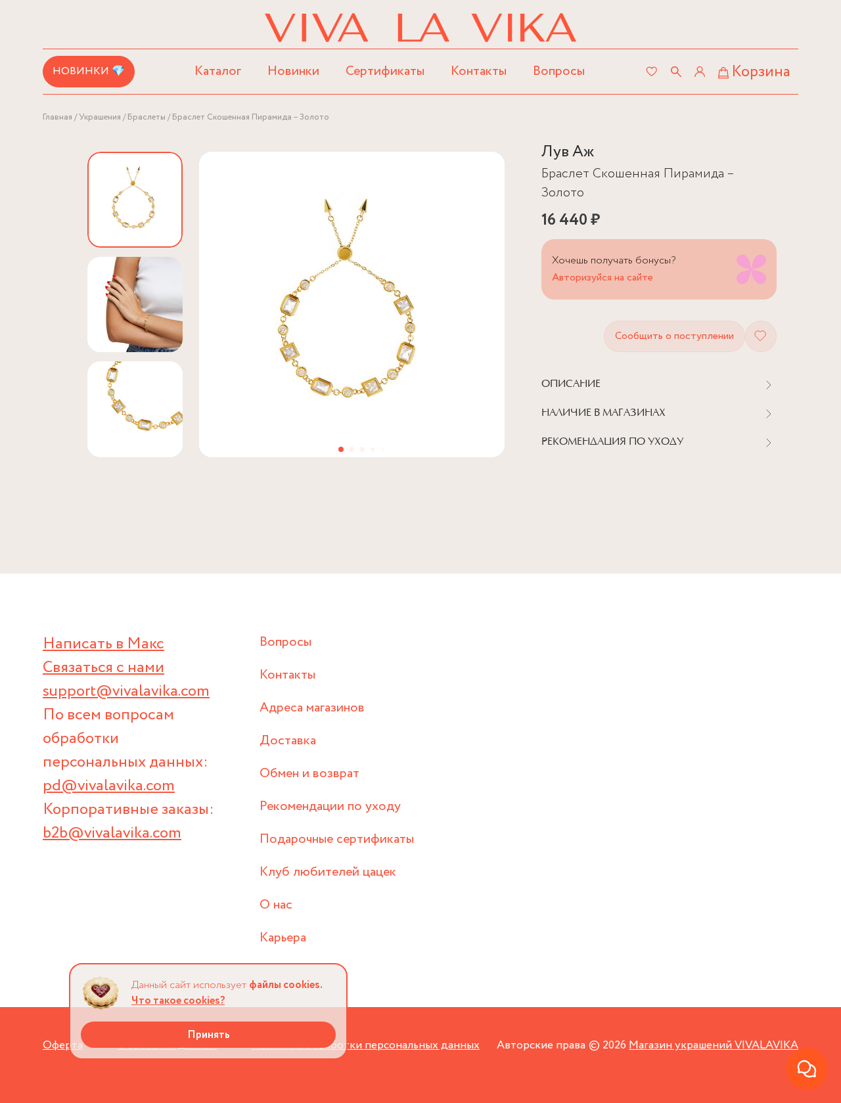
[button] (341, 449)
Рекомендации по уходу (330, 806)
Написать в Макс (103, 644)
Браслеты (146, 117)
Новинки (293, 71)
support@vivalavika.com (126, 691)
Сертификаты (385, 71)
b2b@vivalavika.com (112, 833)
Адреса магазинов (312, 707)
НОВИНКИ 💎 (89, 71)
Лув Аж (567, 152)
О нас (276, 904)
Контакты (479, 71)
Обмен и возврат (309, 773)
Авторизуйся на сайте (602, 277)
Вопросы (559, 71)
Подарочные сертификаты (337, 839)
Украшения (100, 117)
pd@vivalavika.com (109, 786)
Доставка (288, 740)
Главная (57, 117)
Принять (208, 1035)
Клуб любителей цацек (328, 872)
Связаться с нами (103, 667)
